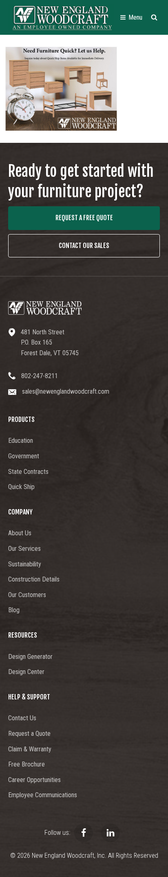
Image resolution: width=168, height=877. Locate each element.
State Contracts (28, 472)
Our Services (24, 548)
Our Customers (27, 595)
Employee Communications (42, 795)
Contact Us (22, 718)
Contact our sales (84, 245)
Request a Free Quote (84, 218)
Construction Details (34, 579)
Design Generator (30, 657)
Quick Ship (21, 487)
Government (23, 456)
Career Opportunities (34, 780)
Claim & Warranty (29, 749)
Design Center (26, 672)
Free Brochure (26, 764)
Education (20, 440)
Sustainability (24, 564)
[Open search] (154, 17)
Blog (14, 610)
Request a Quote (29, 733)
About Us (19, 533)
